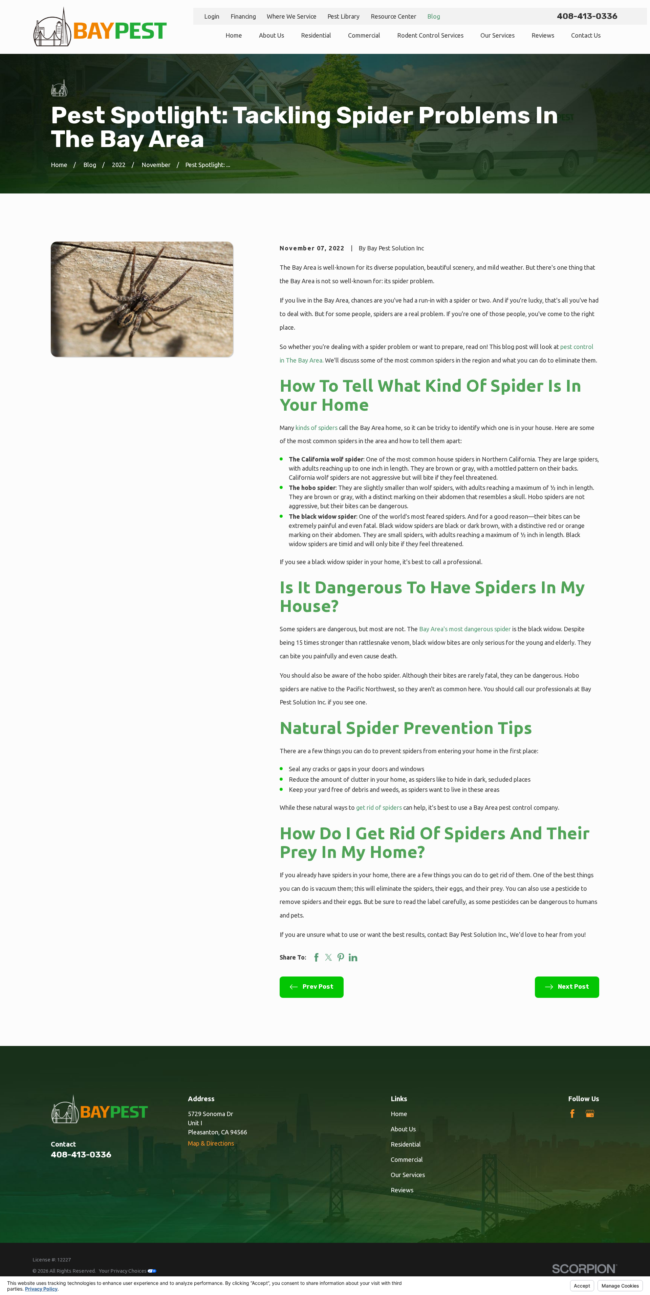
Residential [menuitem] (316, 35)
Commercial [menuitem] (364, 35)
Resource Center (393, 16)
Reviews (402, 1190)
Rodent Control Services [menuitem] (430, 35)
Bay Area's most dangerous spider (465, 628)
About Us (403, 1129)
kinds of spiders (317, 427)
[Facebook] (572, 1113)
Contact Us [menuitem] (586, 35)
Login (211, 16)
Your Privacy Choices (123, 1271)
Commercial (407, 1159)
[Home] (99, 27)
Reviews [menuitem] (543, 35)
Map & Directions (211, 1143)
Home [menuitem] (233, 35)
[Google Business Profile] (590, 1113)
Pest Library (343, 16)
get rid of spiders (379, 807)
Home (399, 1113)
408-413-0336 (587, 16)
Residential (406, 1144)
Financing (243, 16)
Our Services (408, 1174)
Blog (433, 16)
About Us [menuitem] (271, 35)
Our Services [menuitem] (497, 35)
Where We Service (292, 16)
